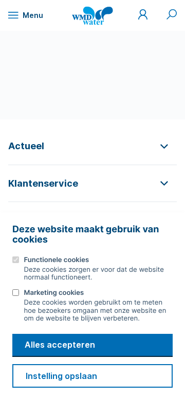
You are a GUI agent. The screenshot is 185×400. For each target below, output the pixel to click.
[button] (92, 146)
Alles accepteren (60, 344)
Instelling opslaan (61, 376)
